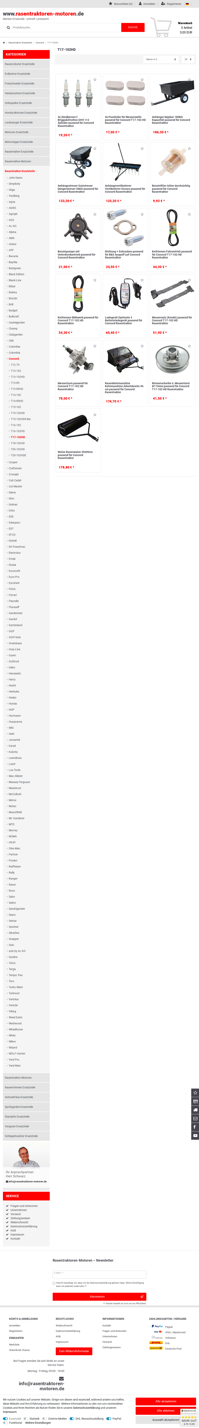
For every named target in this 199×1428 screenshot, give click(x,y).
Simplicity (14, 183)
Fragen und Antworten (24, 1205)
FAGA (12, 589)
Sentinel (13, 926)
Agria (12, 201)
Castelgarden (17, 322)
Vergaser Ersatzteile (17, 1126)
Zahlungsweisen (20, 1218)
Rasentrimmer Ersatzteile (20, 1087)
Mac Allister (16, 776)
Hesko (12, 697)
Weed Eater (15, 1017)
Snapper (14, 938)
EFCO (12, 534)
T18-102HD (18, 443)
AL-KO (13, 226)
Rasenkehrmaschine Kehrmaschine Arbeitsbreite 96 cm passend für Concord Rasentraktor (124, 388)
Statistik (34, 1418)
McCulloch (15, 794)
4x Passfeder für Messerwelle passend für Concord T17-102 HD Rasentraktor (125, 120)
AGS (11, 219)
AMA (12, 238)
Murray (13, 830)
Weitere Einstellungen (38, 1422)
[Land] (187, 3)
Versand (15, 1214)
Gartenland (15, 625)
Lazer (12, 763)
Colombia (14, 346)
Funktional (15, 1422)
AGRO (12, 207)
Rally (12, 872)
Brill (11, 304)
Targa (12, 969)
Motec (12, 806)
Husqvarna (15, 721)
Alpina (12, 232)
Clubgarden (16, 334)
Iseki (11, 733)
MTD (11, 824)
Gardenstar (16, 613)
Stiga (12, 189)
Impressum (17, 1234)
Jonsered (14, 739)
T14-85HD (17, 400)
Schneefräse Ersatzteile (19, 1097)
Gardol (13, 619)
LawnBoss (15, 757)
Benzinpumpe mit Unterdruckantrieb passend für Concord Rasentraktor (76, 254)
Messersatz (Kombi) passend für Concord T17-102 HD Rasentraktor (172, 320)
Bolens (13, 292)
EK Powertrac (17, 546)
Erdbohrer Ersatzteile (17, 73)
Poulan (13, 860)
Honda (13, 703)
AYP (11, 250)
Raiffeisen (15, 866)
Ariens (12, 244)
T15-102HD (18, 413)
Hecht (12, 685)
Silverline (14, 932)
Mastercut (15, 788)
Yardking (14, 195)
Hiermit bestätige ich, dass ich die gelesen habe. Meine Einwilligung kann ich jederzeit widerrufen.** (100, 1284)
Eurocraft (14, 570)
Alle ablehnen (166, 1410)
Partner (13, 854)
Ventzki (13, 1005)
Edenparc (14, 522)
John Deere (15, 177)
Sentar (13, 920)
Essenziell (15, 1418)
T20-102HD (18, 449)
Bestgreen (15, 268)
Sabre (12, 902)
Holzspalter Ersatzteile (18, 103)
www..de (43, 15)
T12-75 (15, 364)
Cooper (13, 462)
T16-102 (16, 425)
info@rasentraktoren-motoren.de (27, 1181)
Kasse (26, 1350)
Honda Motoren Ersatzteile (21, 112)
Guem (12, 655)
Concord (40, 42)
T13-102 (16, 370)
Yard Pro (14, 1059)
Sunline (13, 957)
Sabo (12, 896)
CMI (11, 340)
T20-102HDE (18, 455)
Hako (12, 667)
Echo (12, 510)
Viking (12, 1011)
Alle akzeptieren (165, 1401)
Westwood (15, 1023)
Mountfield (15, 812)
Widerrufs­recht (64, 1325)
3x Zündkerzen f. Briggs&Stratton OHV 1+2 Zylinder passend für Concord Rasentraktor (76, 121)
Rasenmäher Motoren (18, 161)
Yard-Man (15, 1065)
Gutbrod (14, 661)
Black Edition (16, 274)
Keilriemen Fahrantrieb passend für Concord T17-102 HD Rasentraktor (172, 254)
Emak (12, 558)
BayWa (13, 262)
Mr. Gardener (16, 818)
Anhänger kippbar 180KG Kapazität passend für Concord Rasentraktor (171, 120)
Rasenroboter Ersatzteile (20, 64)
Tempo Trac (16, 975)
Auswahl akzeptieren (165, 1420)
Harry (12, 679)
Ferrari (13, 595)
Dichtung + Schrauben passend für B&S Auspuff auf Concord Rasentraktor (124, 254)
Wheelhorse (16, 1029)
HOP (11, 709)
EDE (11, 516)
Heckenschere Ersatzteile (20, 93)
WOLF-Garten (17, 1053)
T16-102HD (18, 431)
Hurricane (15, 715)
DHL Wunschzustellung (90, 1418)
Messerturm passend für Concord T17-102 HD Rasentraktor (73, 386)
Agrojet (13, 213)
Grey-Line (14, 649)
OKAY (12, 842)
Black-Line (15, 280)
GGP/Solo (15, 637)
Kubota (13, 751)
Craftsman (15, 468)
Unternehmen (18, 1210)
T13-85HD (17, 388)
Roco (12, 890)
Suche (133, 27)
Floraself (14, 607)
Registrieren (15, 1331)
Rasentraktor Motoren (18, 1077)
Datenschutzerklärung (23, 1226)
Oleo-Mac (14, 848)
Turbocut (14, 993)
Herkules (14, 691)
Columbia (14, 352)
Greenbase (15, 643)
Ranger (13, 878)
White (12, 1035)
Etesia (12, 564)
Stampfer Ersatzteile (17, 1116)
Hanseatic (15, 673)
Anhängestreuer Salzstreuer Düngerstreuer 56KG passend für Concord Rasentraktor (78, 188)
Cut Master (15, 486)
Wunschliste (94, 80)
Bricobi (13, 298)
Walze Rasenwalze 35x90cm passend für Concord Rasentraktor (75, 455)
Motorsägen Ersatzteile (19, 141)
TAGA (12, 963)
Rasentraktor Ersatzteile (20, 42)
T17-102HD (18, 437)
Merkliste (14, 1344)
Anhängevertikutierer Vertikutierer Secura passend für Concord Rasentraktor (125, 188)
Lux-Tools (14, 770)
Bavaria (13, 256)
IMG (11, 727)
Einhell (13, 540)
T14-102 (16, 394)
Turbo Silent (16, 987)
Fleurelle (14, 601)
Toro (11, 981)
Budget (13, 310)
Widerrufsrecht (19, 1222)
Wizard (13, 1047)
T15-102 (16, 407)
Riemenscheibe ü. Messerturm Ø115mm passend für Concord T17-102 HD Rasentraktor (171, 386)
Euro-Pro (14, 576)
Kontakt (15, 1238)
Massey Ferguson (19, 782)
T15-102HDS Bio (21, 419)
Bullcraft (14, 316)
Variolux (14, 999)
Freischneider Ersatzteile (19, 83)
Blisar (12, 286)
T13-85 (15, 382)
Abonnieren (97, 1296)
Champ (13, 328)
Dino (11, 498)
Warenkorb (15, 1350)
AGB (13, 1230)
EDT (11, 528)
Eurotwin (14, 582)
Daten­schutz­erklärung (68, 1331)
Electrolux (15, 552)
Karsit (12, 745)
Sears (12, 914)
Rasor (12, 884)
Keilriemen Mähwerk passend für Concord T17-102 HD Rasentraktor (78, 320)
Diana (12, 492)
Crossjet (14, 474)
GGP (11, 631)
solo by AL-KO (17, 951)
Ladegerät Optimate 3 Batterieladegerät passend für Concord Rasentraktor (123, 320)
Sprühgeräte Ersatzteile (19, 1106)
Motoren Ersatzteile (16, 132)
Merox (12, 800)
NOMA (13, 836)
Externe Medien (57, 1418)
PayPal (117, 1418)
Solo (11, 944)
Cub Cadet (15, 480)
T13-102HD (18, 376)
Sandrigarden (17, 908)
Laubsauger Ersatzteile (19, 122)
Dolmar (13, 504)
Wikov (12, 1041)
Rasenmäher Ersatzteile (19, 151)
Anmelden (14, 1325)
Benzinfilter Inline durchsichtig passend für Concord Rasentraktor (171, 188)
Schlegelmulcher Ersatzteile (21, 1136)
